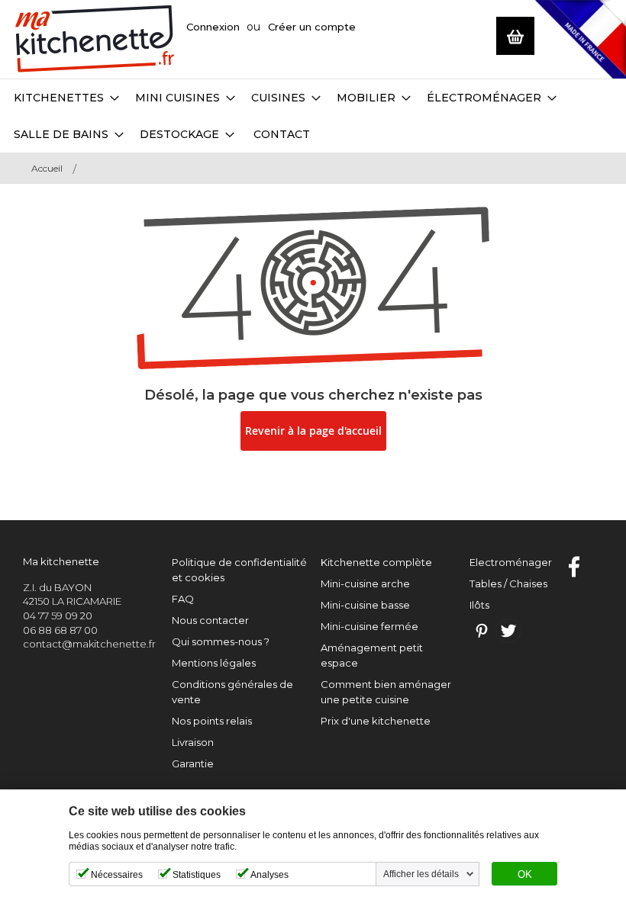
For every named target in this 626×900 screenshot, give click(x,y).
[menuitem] (66, 97)
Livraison (193, 742)
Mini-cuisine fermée (369, 626)
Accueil (47, 168)
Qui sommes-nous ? (220, 641)
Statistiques (197, 874)
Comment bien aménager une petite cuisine (386, 692)
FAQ (183, 599)
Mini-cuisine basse (365, 605)
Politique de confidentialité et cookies (239, 569)
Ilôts (479, 605)
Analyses (269, 874)
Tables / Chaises (508, 583)
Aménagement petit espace (372, 655)
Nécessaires (117, 874)
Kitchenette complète (376, 562)
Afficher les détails (421, 874)
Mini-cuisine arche (365, 583)
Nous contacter (210, 620)
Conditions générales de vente (232, 692)
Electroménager (511, 562)
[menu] (313, 116)
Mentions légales (214, 663)
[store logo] (95, 39)
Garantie (193, 763)
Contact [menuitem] (281, 134)
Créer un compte (312, 27)
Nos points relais (212, 721)
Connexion (213, 27)
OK (525, 874)
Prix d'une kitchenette (376, 721)
